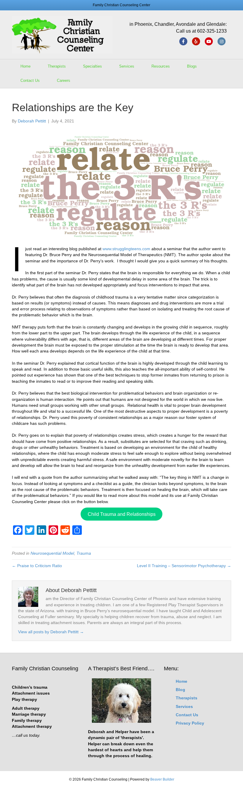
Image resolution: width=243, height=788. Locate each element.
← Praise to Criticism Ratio (37, 565)
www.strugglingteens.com (126, 248)
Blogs (192, 66)
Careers (63, 80)
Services (126, 66)
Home (25, 66)
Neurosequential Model (52, 553)
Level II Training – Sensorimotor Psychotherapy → (184, 565)
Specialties (92, 66)
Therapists (57, 66)
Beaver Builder (162, 779)
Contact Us (30, 80)
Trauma (83, 553)
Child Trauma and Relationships (122, 514)
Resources (160, 66)
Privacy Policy (190, 723)
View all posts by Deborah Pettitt (51, 631)
